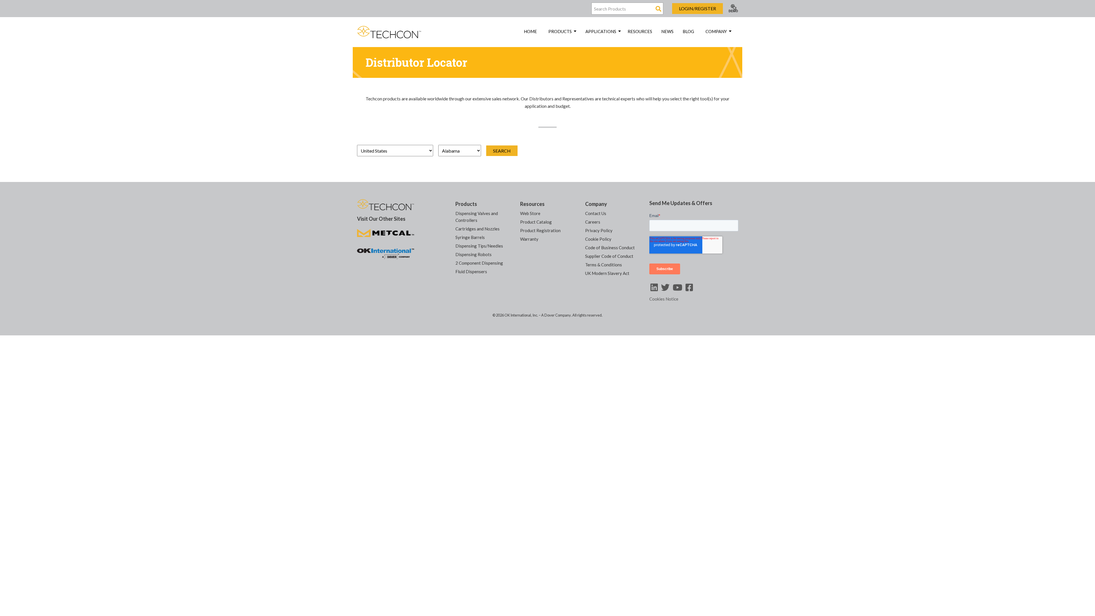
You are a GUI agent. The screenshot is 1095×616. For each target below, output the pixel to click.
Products (466, 204)
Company (596, 204)
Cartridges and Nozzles (477, 228)
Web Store (530, 213)
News (667, 31)
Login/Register (697, 8)
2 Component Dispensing (479, 263)
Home (530, 31)
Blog (688, 31)
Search (502, 150)
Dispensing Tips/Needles (479, 245)
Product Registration (540, 230)
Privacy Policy (599, 230)
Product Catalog (536, 221)
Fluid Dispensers (471, 271)
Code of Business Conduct (610, 247)
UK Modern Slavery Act (607, 273)
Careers (592, 221)
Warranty (529, 239)
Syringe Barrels (470, 237)
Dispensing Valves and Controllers (476, 217)
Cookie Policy (598, 239)
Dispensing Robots (473, 254)
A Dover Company (556, 315)
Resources (640, 31)
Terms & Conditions (603, 264)
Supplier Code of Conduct (609, 256)
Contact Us (595, 213)
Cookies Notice (663, 298)
